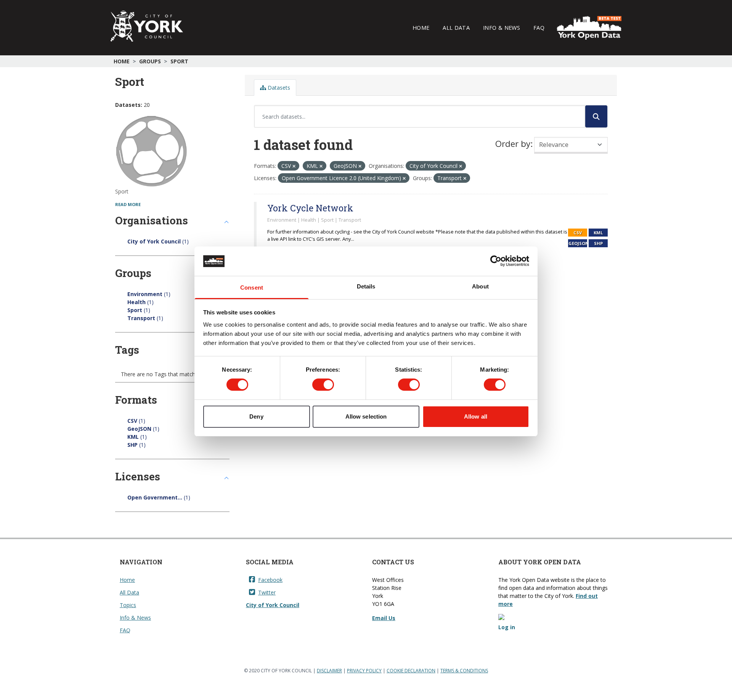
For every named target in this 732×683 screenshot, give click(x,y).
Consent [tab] (251, 287)
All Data (456, 27)
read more (128, 204)
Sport (179, 61)
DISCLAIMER (329, 670)
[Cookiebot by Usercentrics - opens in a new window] (495, 261)
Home (421, 27)
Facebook (270, 579)
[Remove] (293, 166)
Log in (506, 627)
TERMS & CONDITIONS (464, 670)
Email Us (383, 618)
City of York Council (272, 605)
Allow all (475, 416)
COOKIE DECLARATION (411, 670)
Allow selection (366, 416)
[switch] (323, 385)
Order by (512, 144)
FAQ (538, 27)
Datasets (278, 87)
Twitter (267, 592)
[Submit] (596, 116)
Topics (128, 605)
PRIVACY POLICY (364, 670)
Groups (150, 61)
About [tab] (480, 286)
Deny (256, 416)
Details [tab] (366, 286)
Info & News (501, 27)
